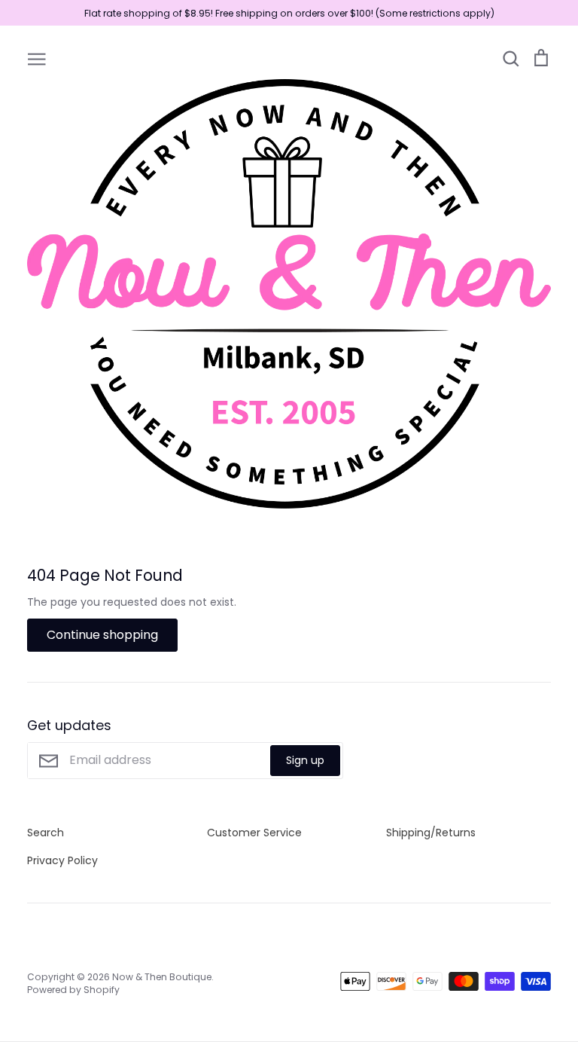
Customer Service (254, 832)
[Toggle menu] (37, 58)
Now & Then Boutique (161, 976)
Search (45, 832)
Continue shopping (102, 634)
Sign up (305, 760)
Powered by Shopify (73, 989)
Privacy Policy (62, 860)
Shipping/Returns (431, 832)
